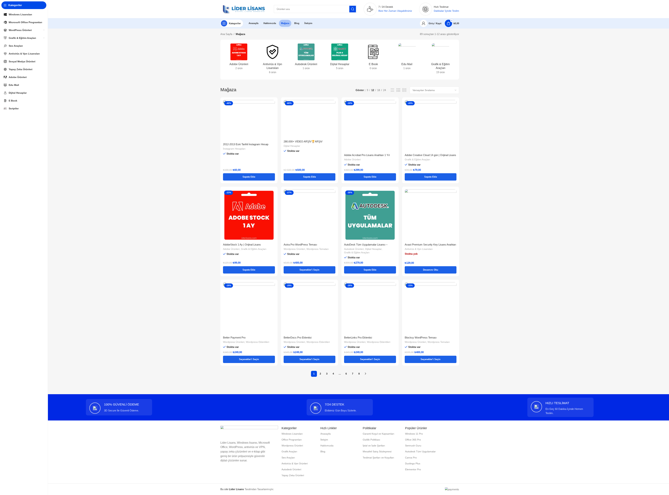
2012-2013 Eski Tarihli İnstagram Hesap (245, 144)
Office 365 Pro (413, 439)
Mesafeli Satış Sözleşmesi (377, 451)
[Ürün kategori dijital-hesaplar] (340, 57)
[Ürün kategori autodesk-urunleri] (306, 57)
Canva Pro (411, 457)
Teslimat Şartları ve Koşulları (378, 457)
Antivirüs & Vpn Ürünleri (295, 463)
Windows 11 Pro (414, 433)
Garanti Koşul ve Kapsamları (378, 433)
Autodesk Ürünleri (354, 249)
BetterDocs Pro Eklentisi (298, 337)
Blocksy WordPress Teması (421, 337)
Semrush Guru (413, 445)
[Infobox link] (119, 408)
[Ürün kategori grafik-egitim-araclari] (440, 59)
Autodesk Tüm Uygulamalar (420, 451)
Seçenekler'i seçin (309, 269)
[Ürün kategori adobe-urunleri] (239, 57)
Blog (322, 451)
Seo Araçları (288, 457)
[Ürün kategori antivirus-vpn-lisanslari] (272, 59)
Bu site (232, 489)
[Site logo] (243, 8)
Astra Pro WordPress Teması (300, 244)
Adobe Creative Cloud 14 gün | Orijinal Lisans (430, 155)
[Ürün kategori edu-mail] (407, 57)
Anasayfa (325, 433)
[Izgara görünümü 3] (398, 90)
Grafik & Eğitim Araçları (417, 159)
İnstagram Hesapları (234, 148)
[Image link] (249, 431)
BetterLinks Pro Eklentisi (358, 337)
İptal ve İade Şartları (374, 445)
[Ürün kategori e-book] (373, 57)
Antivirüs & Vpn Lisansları (419, 249)
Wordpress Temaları (317, 249)
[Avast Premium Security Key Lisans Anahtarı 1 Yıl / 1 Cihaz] (431, 215)
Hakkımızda (326, 445)
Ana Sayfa (226, 34)
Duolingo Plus (412, 463)
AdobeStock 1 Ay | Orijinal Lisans (242, 244)
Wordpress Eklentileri (257, 342)
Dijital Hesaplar (292, 146)
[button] (249, 177)
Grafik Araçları (289, 451)
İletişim (324, 439)
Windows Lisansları (292, 433)
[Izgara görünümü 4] (404, 90)
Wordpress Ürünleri (294, 249)
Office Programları (292, 439)
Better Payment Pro (234, 337)
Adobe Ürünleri (352, 159)
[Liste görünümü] (392, 90)
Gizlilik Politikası (371, 439)
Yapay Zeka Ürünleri (293, 475)
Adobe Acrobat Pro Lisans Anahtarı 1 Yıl (367, 155)
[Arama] (352, 9)
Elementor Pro (413, 469)
